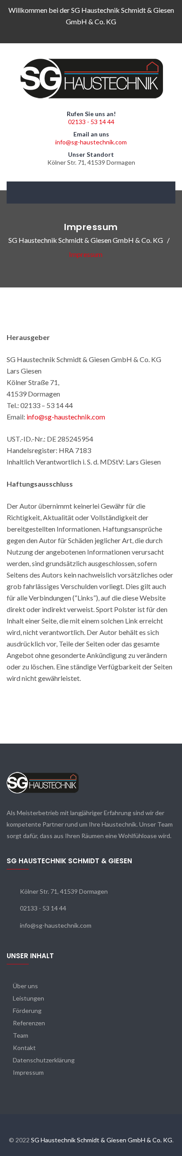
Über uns (25, 986)
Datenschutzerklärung (44, 1060)
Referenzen (29, 1023)
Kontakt (24, 1047)
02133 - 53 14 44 (91, 121)
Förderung (27, 1010)
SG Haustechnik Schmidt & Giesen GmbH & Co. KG (101, 1140)
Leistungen (28, 998)
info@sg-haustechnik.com (91, 142)
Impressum (28, 1072)
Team (20, 1035)
